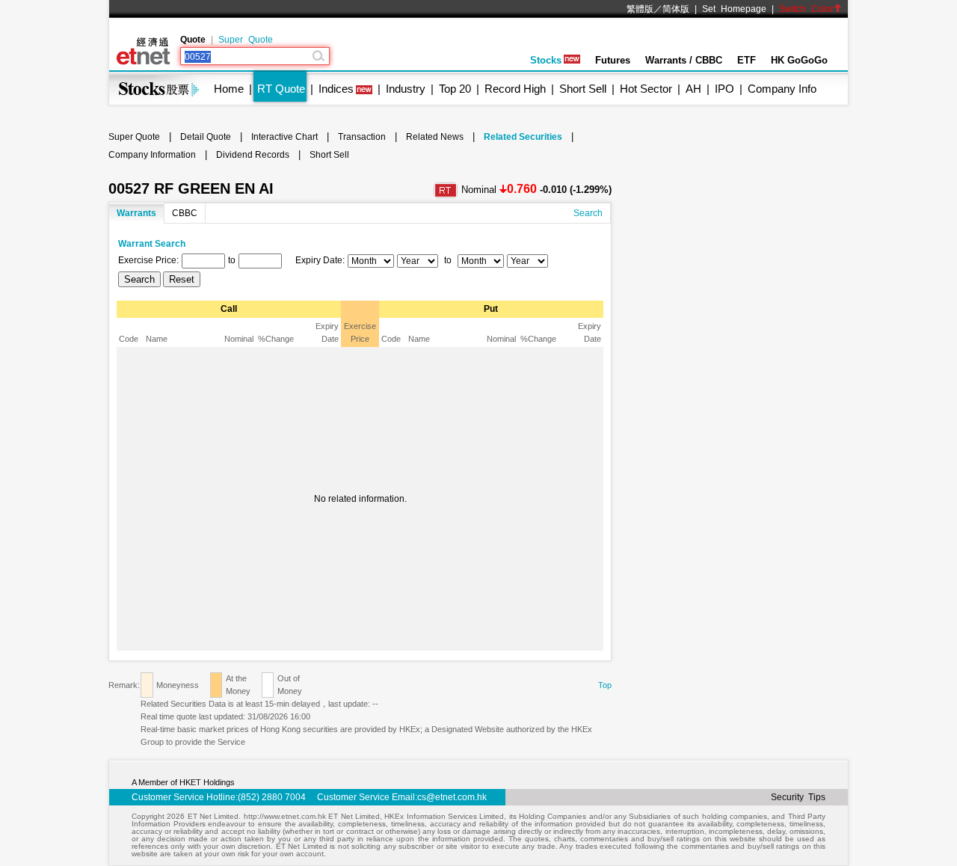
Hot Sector (646, 88)
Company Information (152, 155)
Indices (336, 88)
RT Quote (281, 88)
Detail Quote (205, 137)
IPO (724, 88)
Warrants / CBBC (683, 60)
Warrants (136, 213)
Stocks (545, 60)
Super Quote (245, 39)
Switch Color (806, 9)
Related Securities (523, 137)
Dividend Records (252, 155)
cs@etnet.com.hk (452, 797)
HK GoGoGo (799, 60)
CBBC (184, 213)
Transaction (362, 137)
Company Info (782, 88)
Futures (612, 60)
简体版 (675, 9)
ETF (746, 60)
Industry (405, 88)
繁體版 (640, 9)
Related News (435, 137)
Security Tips (798, 797)
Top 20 (455, 88)
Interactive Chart (284, 137)
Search (588, 213)
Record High (515, 88)
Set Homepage (734, 9)
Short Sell (582, 88)
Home (229, 88)
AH (693, 88)
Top (605, 685)
